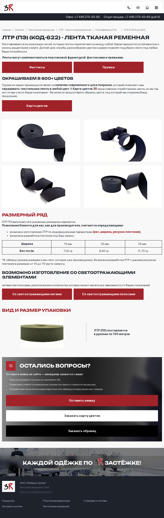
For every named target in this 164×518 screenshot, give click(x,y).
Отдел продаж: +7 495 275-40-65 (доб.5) (132, 16)
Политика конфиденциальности (36, 492)
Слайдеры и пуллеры (95, 500)
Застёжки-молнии (12, 506)
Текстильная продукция (56, 506)
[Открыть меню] (156, 7)
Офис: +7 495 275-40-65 (83, 16)
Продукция (8, 500)
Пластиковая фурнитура (56, 500)
